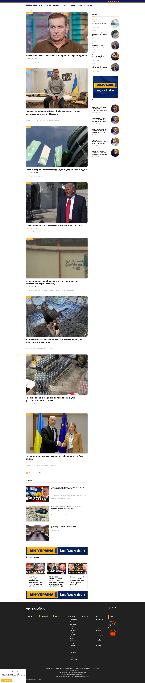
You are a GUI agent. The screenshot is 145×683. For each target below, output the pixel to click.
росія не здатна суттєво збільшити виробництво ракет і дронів (56, 55)
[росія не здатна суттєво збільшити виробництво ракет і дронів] (57, 32)
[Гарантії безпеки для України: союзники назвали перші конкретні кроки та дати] (115, 130)
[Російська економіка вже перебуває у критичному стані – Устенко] (115, 23)
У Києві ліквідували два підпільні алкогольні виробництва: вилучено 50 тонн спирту (54, 340)
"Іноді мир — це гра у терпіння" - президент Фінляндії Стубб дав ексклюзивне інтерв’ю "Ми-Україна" (68, 487)
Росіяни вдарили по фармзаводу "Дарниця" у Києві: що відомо (56, 170)
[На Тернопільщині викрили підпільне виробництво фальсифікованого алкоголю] (57, 374)
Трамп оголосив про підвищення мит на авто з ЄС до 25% (54, 225)
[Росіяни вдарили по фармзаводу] (57, 146)
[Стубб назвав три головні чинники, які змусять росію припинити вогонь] (115, 67)
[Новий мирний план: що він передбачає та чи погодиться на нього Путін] (115, 108)
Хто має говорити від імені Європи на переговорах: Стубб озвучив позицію (99, 45)
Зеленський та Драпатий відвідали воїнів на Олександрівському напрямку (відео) (63, 527)
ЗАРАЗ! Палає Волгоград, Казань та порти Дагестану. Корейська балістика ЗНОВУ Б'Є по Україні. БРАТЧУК (35, 581)
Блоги (65, 5)
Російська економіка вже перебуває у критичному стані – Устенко (99, 23)
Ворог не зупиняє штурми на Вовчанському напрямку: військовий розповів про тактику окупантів (66, 507)
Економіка (29, 238)
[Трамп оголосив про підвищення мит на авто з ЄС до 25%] (57, 202)
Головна (28, 10)
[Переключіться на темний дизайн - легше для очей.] (116, 5)
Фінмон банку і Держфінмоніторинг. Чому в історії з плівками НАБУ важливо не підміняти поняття (100, 142)
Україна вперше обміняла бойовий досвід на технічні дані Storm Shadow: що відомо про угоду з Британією (100, 119)
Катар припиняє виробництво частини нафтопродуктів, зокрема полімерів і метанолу (53, 282)
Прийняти (7, 680)
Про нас (90, 5)
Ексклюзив (29, 13)
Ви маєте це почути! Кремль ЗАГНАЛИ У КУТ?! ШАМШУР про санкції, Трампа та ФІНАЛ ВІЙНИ (77, 580)
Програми (72, 5)
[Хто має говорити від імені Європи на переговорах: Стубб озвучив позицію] (115, 45)
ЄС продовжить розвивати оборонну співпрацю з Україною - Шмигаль (55, 457)
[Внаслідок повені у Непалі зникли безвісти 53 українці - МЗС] (115, 34)
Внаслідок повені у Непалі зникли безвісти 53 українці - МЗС (100, 34)
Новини (48, 5)
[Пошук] (118, 5)
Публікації (56, 5)
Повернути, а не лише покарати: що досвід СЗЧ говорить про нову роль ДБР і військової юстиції (100, 153)
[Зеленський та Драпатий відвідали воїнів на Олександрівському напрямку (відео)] (37, 533)
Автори (94, 104)
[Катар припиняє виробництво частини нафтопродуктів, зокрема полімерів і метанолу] (57, 258)
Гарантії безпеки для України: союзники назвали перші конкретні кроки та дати (100, 131)
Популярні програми (33, 557)
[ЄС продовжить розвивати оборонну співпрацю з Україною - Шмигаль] (57, 433)
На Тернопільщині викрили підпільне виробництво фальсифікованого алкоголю (50, 399)
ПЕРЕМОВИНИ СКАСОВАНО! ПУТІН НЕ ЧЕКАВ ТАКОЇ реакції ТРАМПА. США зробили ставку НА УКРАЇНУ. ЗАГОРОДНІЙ (56, 581)
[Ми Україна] (34, 5)
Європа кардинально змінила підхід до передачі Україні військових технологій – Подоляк (53, 112)
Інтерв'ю (82, 5)
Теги (36, 58)
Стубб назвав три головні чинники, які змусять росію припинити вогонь (99, 67)
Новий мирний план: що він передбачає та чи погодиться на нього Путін (99, 108)
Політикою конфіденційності (7, 677)
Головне (94, 52)
